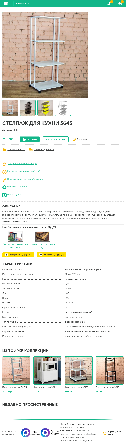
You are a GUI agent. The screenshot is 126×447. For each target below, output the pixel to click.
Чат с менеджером (17, 186)
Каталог (21, 3)
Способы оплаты (16, 149)
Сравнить (82, 139)
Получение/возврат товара (22, 163)
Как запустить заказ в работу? (23, 171)
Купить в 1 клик (55, 139)
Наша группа (14, 194)
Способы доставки (44, 149)
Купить (32, 139)
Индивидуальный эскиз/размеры (25, 179)
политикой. (85, 430)
